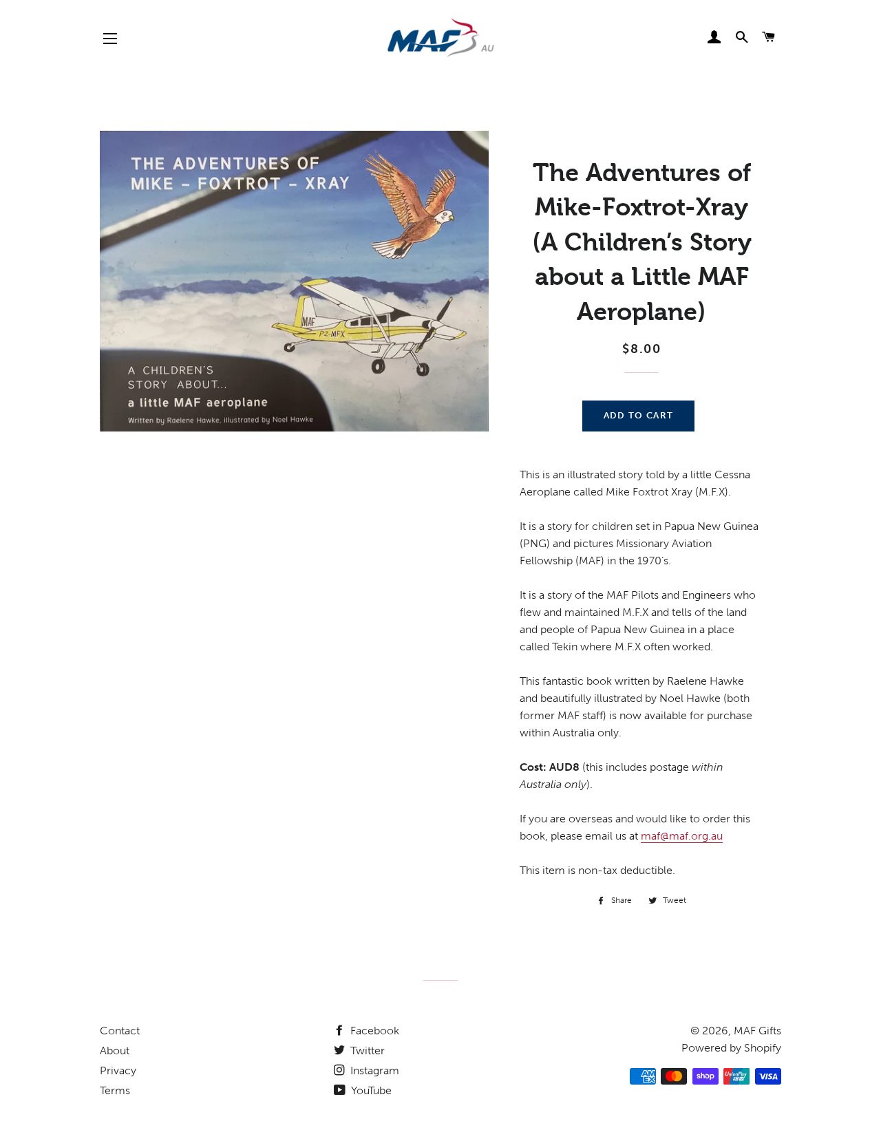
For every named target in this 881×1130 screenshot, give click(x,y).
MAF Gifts (757, 1030)
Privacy (118, 1070)
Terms (115, 1090)
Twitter (366, 1050)
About (114, 1050)
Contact (120, 1030)
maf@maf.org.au (682, 835)
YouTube (370, 1090)
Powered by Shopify (731, 1047)
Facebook (373, 1030)
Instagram (373, 1070)
